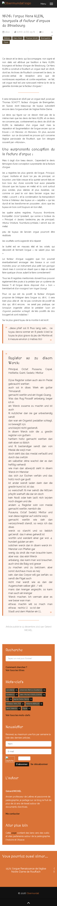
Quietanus (10, 694)
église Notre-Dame (21, 699)
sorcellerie (10, 690)
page (13, 833)
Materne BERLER (32, 704)
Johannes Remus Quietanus (31, 690)
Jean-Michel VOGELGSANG (31, 694)
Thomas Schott (32, 38)
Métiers (7, 38)
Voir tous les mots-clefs (18, 715)
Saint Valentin (11, 708)
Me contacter (13, 814)
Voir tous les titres (15, 670)
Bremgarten (46, 38)
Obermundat (32, 893)
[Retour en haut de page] (28, 902)
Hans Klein (18, 38)
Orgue (5, 42)
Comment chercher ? (16, 667)
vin (7, 699)
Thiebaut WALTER (13, 704)
